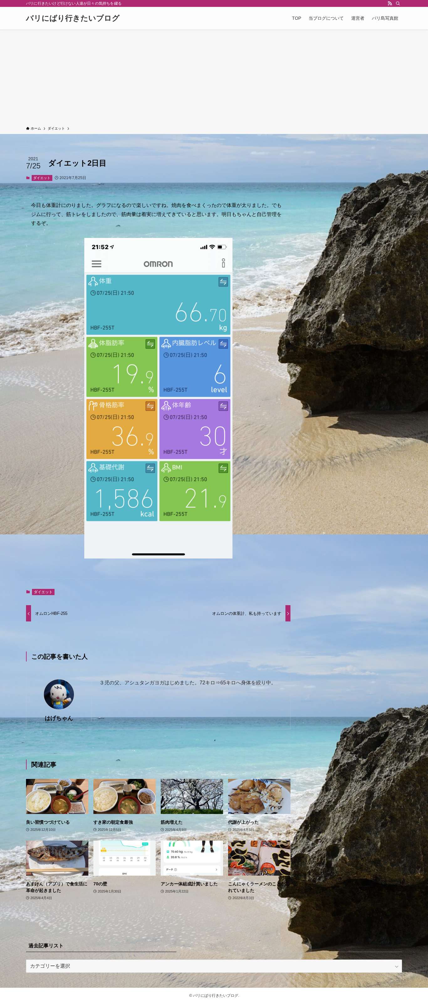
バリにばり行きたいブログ (73, 18)
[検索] (398, 3)
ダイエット (41, 178)
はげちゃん (59, 718)
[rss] (390, 3)
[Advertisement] (214, 79)
